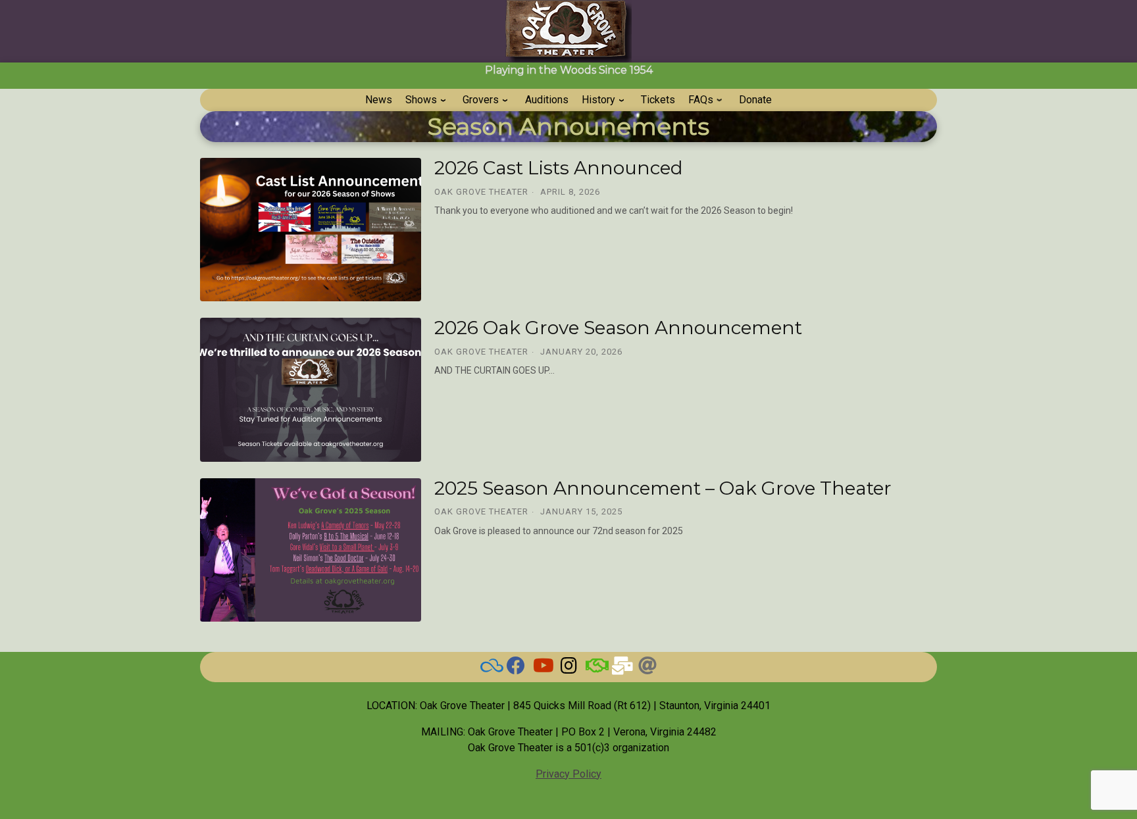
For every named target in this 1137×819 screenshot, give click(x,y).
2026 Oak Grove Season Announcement (618, 327)
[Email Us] (621, 668)
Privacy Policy (568, 774)
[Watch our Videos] (542, 668)
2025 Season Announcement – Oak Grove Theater (663, 488)
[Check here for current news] (516, 668)
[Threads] (647, 668)
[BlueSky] (489, 668)
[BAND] (595, 668)
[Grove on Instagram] (568, 668)
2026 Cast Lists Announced (558, 168)
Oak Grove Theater (481, 192)
